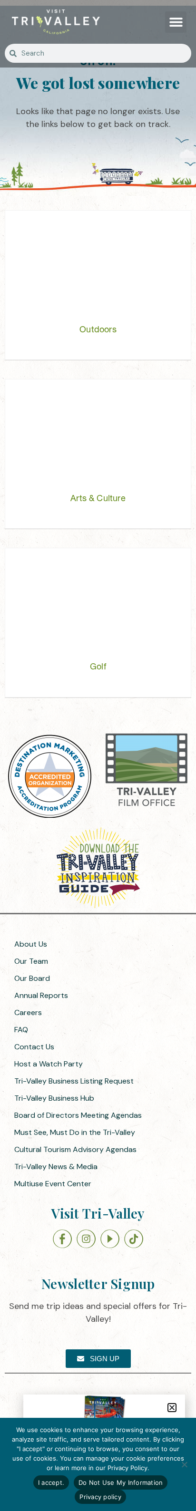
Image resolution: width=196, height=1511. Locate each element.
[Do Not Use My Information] (184, 1464)
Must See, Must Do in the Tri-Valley (74, 1132)
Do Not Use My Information (120, 1482)
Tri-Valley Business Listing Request (74, 1081)
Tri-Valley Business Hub (54, 1098)
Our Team (31, 961)
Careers (28, 1012)
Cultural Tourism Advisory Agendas (75, 1149)
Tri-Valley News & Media (56, 1167)
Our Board (32, 978)
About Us (30, 944)
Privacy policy (100, 1497)
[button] (175, 22)
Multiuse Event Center (52, 1184)
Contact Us (34, 1047)
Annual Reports (41, 995)
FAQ (21, 1030)
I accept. (51, 1482)
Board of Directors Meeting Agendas (78, 1115)
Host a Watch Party (48, 1064)
